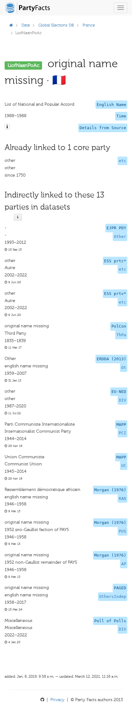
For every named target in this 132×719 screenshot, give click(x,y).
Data (25, 25)
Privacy (57, 699)
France (89, 25)
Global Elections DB (56, 25)
